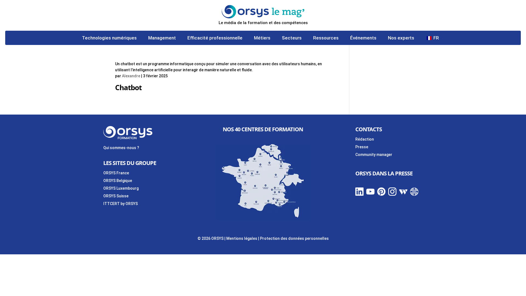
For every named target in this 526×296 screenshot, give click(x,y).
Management (162, 38)
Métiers (262, 38)
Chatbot (128, 87)
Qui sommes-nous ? (121, 148)
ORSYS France (116, 173)
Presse (361, 147)
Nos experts (401, 38)
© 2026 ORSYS (211, 238)
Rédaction (364, 139)
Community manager (373, 154)
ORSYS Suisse (115, 196)
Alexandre (131, 76)
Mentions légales (241, 238)
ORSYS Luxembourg (121, 188)
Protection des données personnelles (294, 238)
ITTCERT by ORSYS (120, 203)
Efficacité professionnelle (214, 38)
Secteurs (292, 38)
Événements (363, 38)
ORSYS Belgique (117, 180)
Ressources (326, 38)
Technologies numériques (109, 38)
